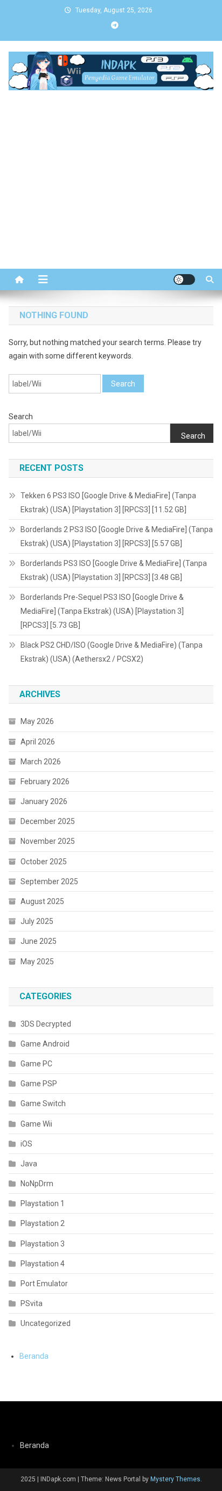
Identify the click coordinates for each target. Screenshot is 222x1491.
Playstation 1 (42, 1203)
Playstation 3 (42, 1243)
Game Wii (36, 1124)
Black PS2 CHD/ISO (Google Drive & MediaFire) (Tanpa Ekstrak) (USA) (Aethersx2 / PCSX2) (111, 652)
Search (21, 416)
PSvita (31, 1303)
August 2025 (42, 901)
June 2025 (38, 941)
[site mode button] (184, 279)
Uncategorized (45, 1323)
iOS (26, 1143)
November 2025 (47, 841)
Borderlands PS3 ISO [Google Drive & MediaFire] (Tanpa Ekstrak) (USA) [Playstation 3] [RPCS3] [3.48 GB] (113, 570)
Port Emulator (44, 1283)
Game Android (45, 1044)
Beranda (33, 1356)
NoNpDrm (36, 1183)
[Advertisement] (111, 199)
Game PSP (38, 1083)
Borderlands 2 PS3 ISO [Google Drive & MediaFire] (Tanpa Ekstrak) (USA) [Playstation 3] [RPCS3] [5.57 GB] (116, 536)
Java (28, 1163)
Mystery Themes (175, 1479)
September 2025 (49, 881)
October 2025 (43, 861)
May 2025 (37, 961)
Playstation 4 (42, 1263)
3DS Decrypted (45, 1024)
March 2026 (40, 761)
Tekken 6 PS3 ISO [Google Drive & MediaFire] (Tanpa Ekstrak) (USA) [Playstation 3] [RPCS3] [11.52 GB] (108, 502)
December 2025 (47, 821)
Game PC (36, 1063)
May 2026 (37, 721)
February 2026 (45, 781)
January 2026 (43, 801)
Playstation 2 (42, 1223)
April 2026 (37, 741)
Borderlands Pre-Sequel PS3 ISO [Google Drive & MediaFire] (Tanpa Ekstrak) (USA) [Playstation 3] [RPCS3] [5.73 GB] (102, 611)
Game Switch (43, 1103)
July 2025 (36, 921)
